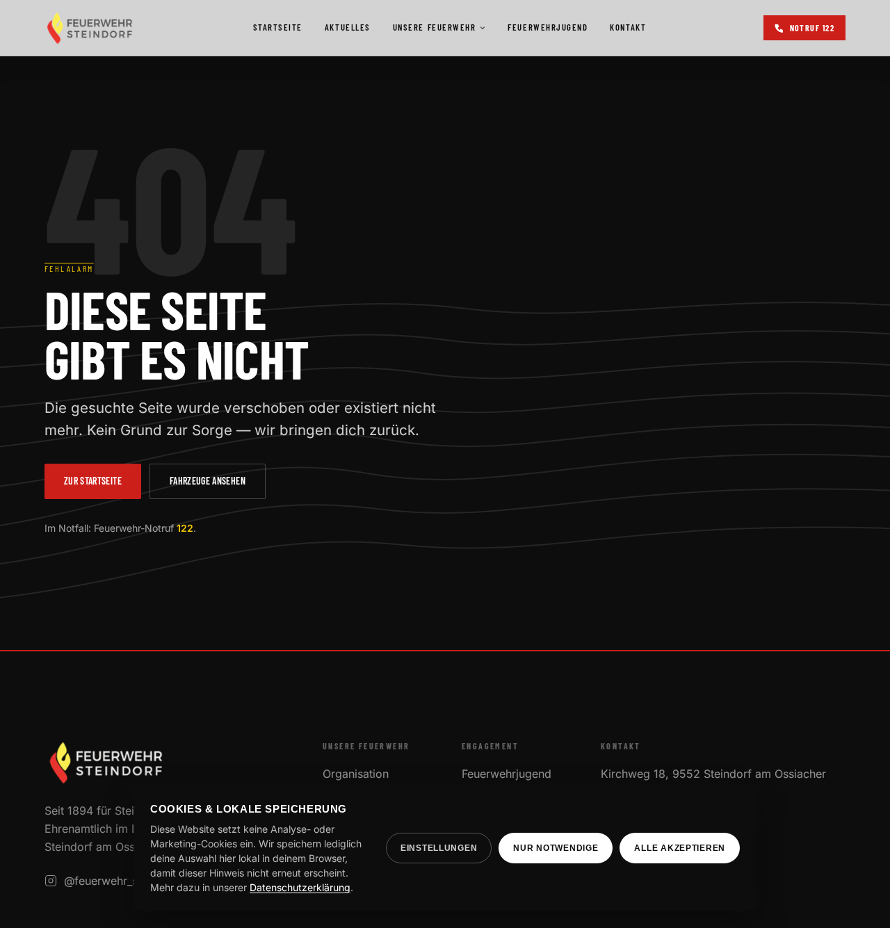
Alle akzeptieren (679, 848)
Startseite (277, 27)
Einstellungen (438, 848)
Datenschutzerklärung (300, 887)
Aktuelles (348, 27)
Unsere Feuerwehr (434, 27)
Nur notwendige (555, 848)
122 (185, 528)
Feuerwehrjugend (548, 27)
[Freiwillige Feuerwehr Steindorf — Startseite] (90, 27)
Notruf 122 (812, 28)
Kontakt (628, 27)
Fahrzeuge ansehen (207, 481)
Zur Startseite (93, 481)
